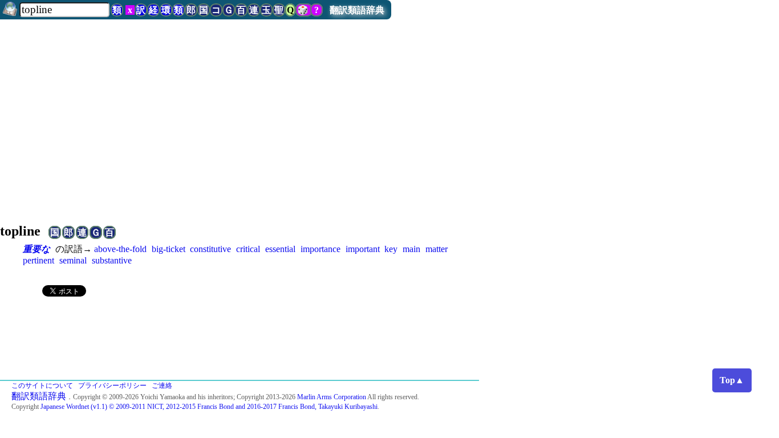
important (363, 249)
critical (248, 249)
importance (320, 249)
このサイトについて (42, 386)
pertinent (38, 260)
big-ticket (168, 249)
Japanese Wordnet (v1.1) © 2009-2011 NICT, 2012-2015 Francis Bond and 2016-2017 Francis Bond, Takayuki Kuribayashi (209, 407)
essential (280, 249)
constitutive (210, 249)
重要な (36, 249)
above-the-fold (120, 249)
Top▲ (732, 380)
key (390, 249)
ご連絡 (162, 386)
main (411, 249)
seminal (73, 260)
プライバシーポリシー (112, 386)
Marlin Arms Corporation (331, 397)
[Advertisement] (389, 122)
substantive (112, 260)
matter (436, 249)
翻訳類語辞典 (357, 10)
